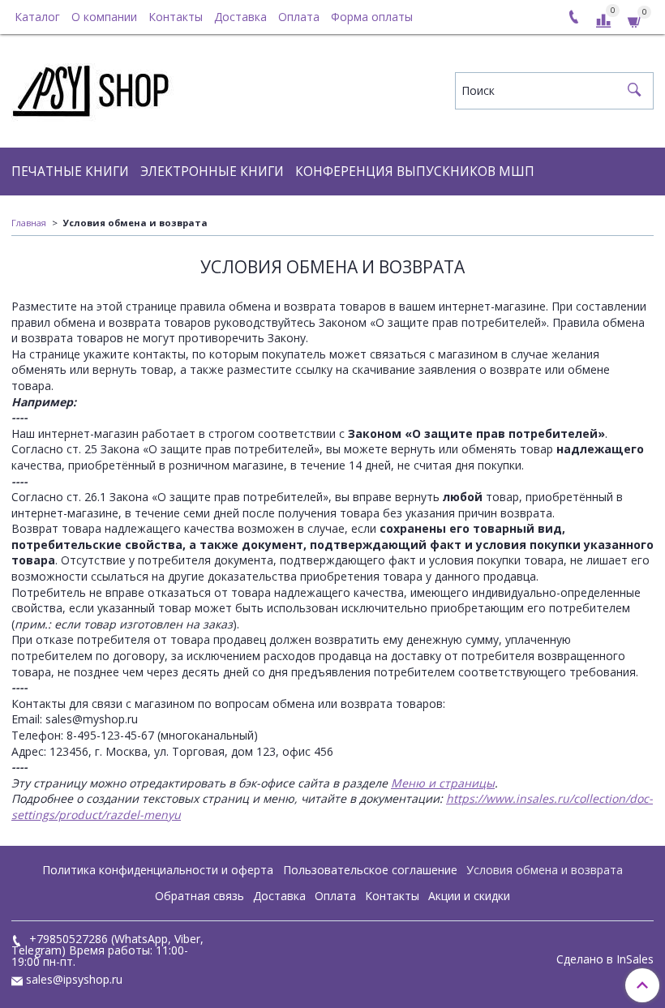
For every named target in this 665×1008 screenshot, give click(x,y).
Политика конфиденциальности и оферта (157, 869)
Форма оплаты (372, 16)
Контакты (175, 16)
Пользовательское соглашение (370, 869)
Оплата (299, 16)
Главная (28, 223)
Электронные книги (212, 171)
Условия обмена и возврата (544, 869)
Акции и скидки (469, 895)
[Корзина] (635, 20)
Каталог (37, 16)
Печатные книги (70, 171)
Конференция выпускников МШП (414, 171)
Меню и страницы (443, 783)
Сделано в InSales (605, 959)
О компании (104, 16)
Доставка (240, 16)
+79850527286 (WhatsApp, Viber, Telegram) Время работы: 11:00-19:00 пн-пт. (107, 950)
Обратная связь (199, 895)
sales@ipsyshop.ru (74, 979)
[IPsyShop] (92, 87)
